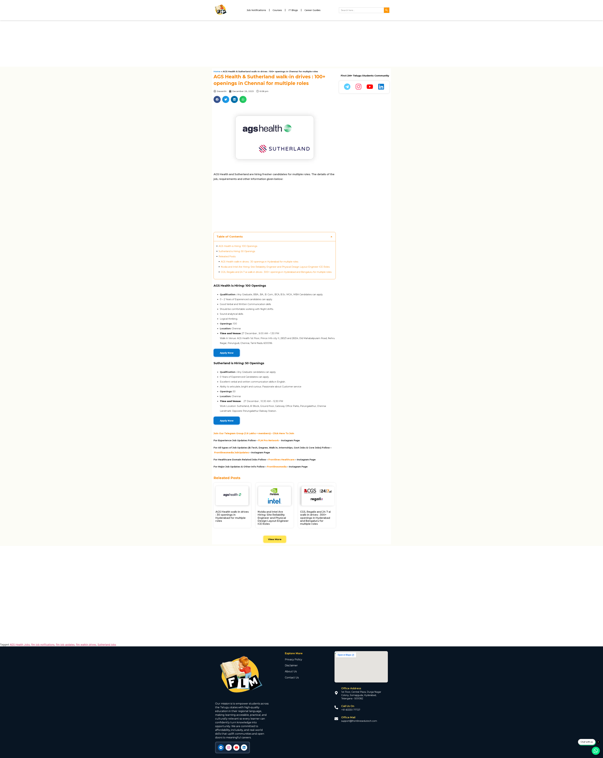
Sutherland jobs (107, 644)
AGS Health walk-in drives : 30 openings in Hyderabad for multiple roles (259, 261)
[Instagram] (228, 747)
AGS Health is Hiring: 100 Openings (238, 246)
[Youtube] (236, 747)
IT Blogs (293, 10)
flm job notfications (42, 644)
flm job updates (65, 644)
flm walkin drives (86, 644)
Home (217, 71)
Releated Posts (227, 256)
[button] (217, 99)
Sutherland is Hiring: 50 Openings (237, 251)
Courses (277, 10)
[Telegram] (221, 747)
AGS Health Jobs (20, 644)
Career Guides (312, 10)
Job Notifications (256, 10)
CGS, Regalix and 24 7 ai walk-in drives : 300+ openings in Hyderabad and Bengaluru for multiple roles (276, 272)
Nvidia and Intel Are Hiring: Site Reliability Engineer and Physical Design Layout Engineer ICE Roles (275, 266)
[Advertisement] (301, 43)
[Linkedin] (244, 747)
